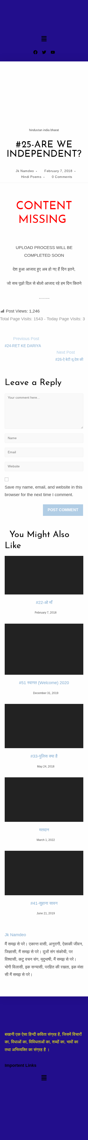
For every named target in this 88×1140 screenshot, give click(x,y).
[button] (44, 39)
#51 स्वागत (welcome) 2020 (44, 682)
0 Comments (62, 177)
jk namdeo (25, 171)
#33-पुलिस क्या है (44, 756)
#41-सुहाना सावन (44, 903)
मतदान (44, 829)
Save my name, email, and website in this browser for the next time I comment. (43, 491)
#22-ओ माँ (44, 602)
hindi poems (31, 177)
